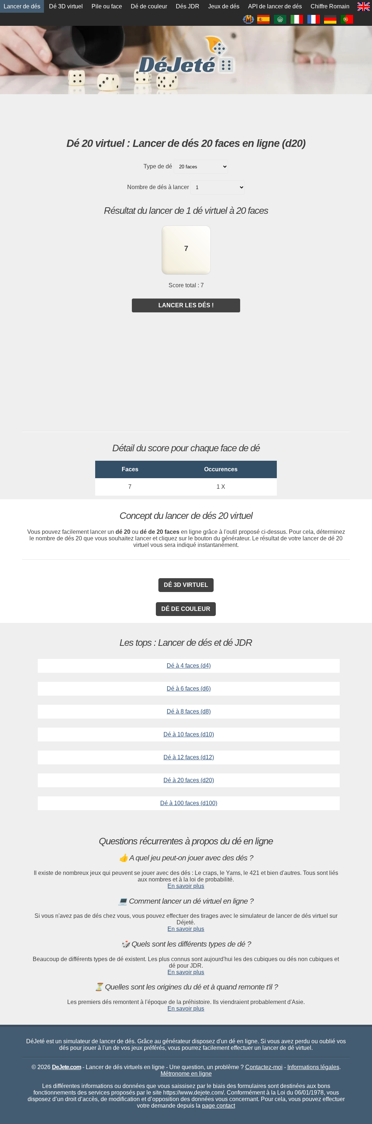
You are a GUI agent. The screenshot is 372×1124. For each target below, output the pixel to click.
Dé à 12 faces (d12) (188, 757)
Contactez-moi (264, 1067)
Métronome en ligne (186, 1074)
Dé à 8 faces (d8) (189, 711)
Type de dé (157, 166)
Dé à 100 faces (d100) (188, 803)
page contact (218, 1106)
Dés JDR (187, 6)
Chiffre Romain (330, 6)
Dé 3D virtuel (66, 6)
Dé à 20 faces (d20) (188, 780)
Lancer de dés (22, 6)
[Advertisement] (186, 114)
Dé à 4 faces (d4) (189, 666)
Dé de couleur (149, 6)
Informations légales (313, 1067)
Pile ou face (107, 6)
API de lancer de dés (275, 6)
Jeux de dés (223, 6)
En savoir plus (185, 886)
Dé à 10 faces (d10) (188, 734)
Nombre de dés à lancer (158, 187)
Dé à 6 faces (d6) (189, 688)
